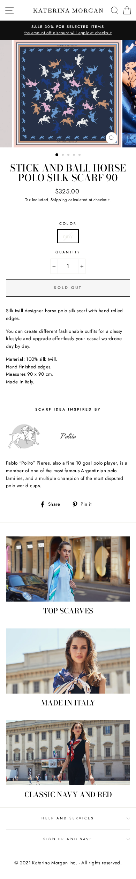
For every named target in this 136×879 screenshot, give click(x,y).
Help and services (67, 818)
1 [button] (57, 155)
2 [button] (63, 155)
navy (68, 235)
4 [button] (74, 155)
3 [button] (69, 155)
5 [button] (80, 155)
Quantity (68, 252)
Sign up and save (68, 839)
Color (67, 223)
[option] (68, 30)
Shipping (59, 199)
